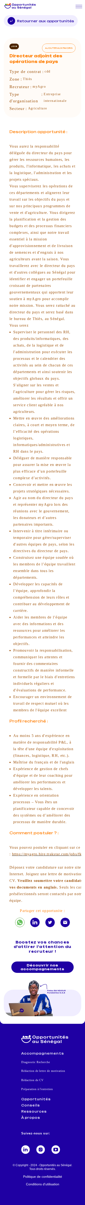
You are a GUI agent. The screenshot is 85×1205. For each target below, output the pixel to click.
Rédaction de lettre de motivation (43, 1071)
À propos (30, 1117)
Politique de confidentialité (42, 1176)
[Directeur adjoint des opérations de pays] (20, 922)
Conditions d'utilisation (42, 1184)
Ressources (34, 1111)
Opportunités (36, 1099)
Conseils (30, 1105)
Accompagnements (42, 1053)
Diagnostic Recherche (35, 1062)
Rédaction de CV (32, 1080)
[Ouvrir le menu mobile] (79, 6)
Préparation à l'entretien (37, 1089)
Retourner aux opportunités (45, 21)
